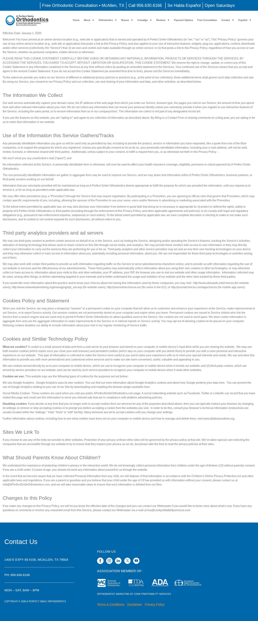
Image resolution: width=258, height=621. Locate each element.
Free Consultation (207, 20)
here (221, 382)
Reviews (161, 20)
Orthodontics (106, 20)
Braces (125, 20)
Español (242, 20)
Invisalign (142, 20)
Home (76, 20)
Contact (225, 20)
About (87, 20)
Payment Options (183, 20)
